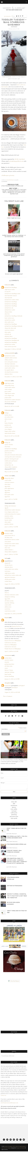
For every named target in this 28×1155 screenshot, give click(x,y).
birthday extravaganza (14, 885)
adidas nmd (8, 475)
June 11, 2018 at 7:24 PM (11, 527)
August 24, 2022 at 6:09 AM (12, 692)
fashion (14, 807)
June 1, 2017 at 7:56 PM (11, 499)
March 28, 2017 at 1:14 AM (12, 406)
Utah (14, 803)
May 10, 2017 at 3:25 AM (11, 471)
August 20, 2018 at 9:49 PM (12, 584)
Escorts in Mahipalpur (11, 645)
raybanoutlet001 (9, 353)
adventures (14, 805)
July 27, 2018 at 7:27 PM (11, 554)
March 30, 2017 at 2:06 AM (12, 436)
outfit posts (14, 812)
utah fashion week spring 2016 (16, 844)
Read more (14, 833)
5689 (6, 558)
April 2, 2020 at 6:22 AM (11, 651)
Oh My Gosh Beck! (20, 159)
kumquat (14, 811)
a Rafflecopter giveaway (7, 175)
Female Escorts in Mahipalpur (13, 649)
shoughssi (7, 683)
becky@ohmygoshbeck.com (16, 161)
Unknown (8, 285)
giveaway (7, 16)
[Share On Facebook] (18, 16)
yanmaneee (8, 655)
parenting (14, 814)
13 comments (4, 181)
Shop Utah (14, 801)
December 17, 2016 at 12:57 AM (13, 377)
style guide (14, 818)
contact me (3, 1095)
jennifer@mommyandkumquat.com (9, 1103)
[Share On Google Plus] (20, 16)
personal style (14, 816)
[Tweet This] (16, 16)
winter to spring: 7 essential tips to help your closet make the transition (17, 895)
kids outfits (14, 809)
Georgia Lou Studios (20, 1148)
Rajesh (7, 617)
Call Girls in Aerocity (10, 642)
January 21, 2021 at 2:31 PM (12, 679)
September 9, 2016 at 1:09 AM (13, 349)
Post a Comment (7, 696)
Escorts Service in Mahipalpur (13, 640)
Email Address (14, 729)
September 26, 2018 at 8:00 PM (13, 614)
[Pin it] (22, 16)
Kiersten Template (7, 1148)
